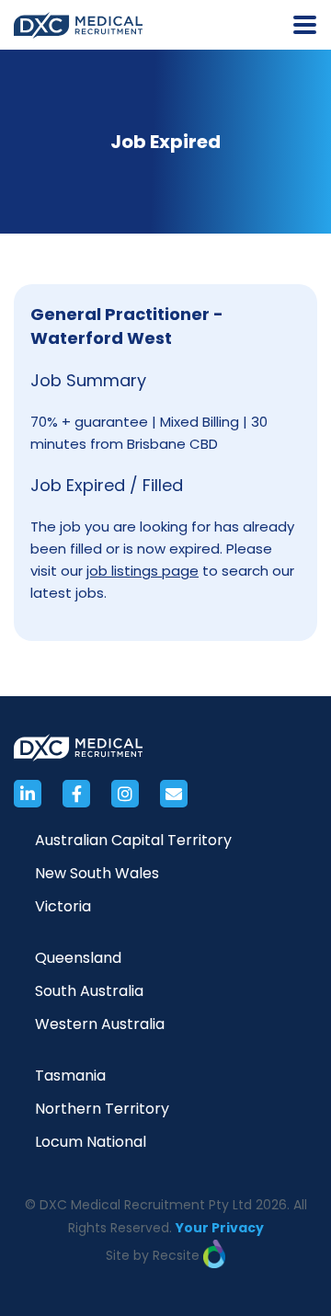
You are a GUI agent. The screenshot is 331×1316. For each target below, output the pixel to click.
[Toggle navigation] (304, 25)
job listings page (142, 570)
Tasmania (70, 1075)
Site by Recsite (154, 1255)
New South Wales (97, 873)
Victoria (63, 906)
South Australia (89, 990)
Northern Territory (102, 1108)
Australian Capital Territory (133, 840)
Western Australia (100, 1024)
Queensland (78, 957)
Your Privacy (220, 1228)
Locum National (90, 1141)
